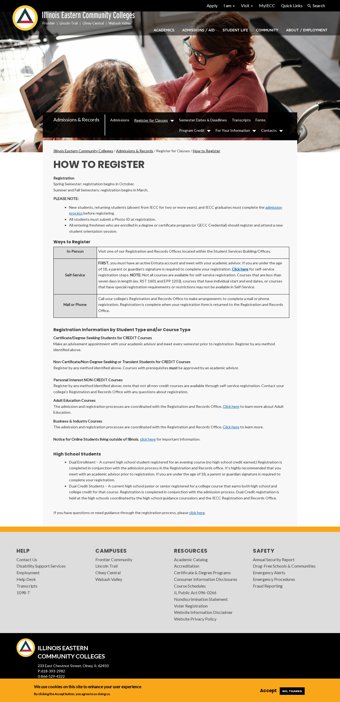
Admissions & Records (76, 119)
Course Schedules (190, 585)
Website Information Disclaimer (203, 612)
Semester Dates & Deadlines (203, 120)
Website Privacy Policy (195, 618)
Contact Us (26, 559)
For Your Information (233, 130)
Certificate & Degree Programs (202, 572)
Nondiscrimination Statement (201, 599)
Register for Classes (151, 120)
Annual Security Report (274, 559)
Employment (28, 572)
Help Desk (26, 579)
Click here (240, 269)
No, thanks (292, 691)
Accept (268, 691)
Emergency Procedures (274, 579)
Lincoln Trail (106, 565)
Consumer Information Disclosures (205, 579)
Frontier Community (113, 559)
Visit (245, 5)
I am (228, 5)
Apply (212, 5)
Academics (164, 30)
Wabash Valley (108, 579)
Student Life (235, 30)
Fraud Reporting (268, 585)
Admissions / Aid (198, 30)
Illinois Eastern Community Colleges (83, 151)
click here (148, 439)
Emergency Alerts (269, 572)
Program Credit (192, 130)
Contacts (269, 130)
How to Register (206, 151)
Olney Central (108, 572)
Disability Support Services (41, 565)
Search (319, 5)
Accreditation (186, 565)
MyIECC (267, 5)
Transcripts (241, 120)
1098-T (23, 592)
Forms (261, 120)
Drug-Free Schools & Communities (284, 565)
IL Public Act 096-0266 (195, 592)
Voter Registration (191, 605)
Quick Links (292, 5)
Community (267, 30)
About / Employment (307, 30)
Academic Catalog (191, 559)
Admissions (119, 120)
